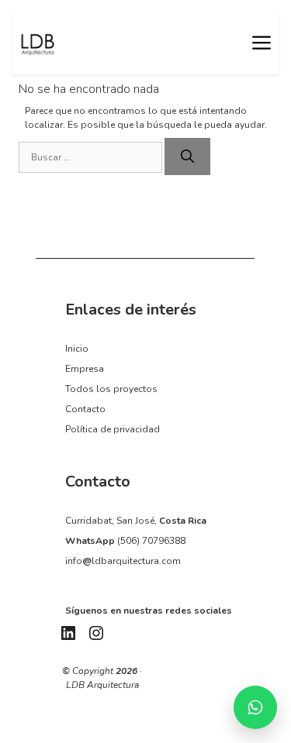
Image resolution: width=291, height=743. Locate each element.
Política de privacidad (112, 429)
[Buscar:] (92, 157)
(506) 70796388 (151, 541)
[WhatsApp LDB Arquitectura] (255, 707)
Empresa (84, 369)
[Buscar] (187, 156)
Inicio (76, 348)
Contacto (85, 409)
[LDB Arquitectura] (37, 43)
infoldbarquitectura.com (123, 561)
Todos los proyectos (111, 389)
